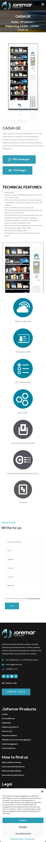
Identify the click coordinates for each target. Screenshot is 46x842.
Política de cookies (16, 839)
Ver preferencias (23, 833)
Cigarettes (6, 723)
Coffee (5, 714)
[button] (42, 791)
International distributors (13, 775)
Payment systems (9, 736)
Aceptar (23, 820)
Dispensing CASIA (16, 26)
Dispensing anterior (10, 727)
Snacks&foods (8, 719)
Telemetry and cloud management (16, 740)
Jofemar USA (11, 683)
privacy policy (34, 599)
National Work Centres (11, 762)
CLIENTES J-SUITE (16, 692)
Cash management (10, 744)
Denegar (23, 827)
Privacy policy (30, 839)
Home (15, 22)
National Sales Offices (11, 771)
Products (27, 22)
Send (12, 606)
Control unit (7, 731)
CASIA (34, 26)
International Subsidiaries (13, 767)
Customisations (8, 748)
